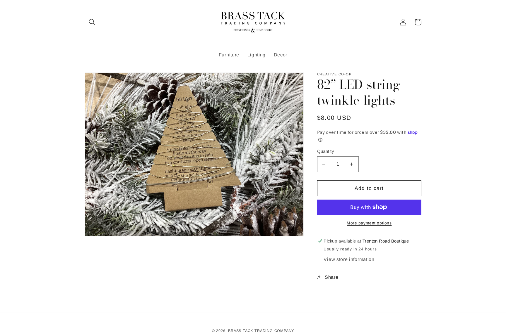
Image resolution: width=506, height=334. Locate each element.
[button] (92, 22)
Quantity (325, 151)
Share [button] (331, 277)
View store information (349, 259)
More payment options (369, 223)
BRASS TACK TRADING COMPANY (261, 331)
